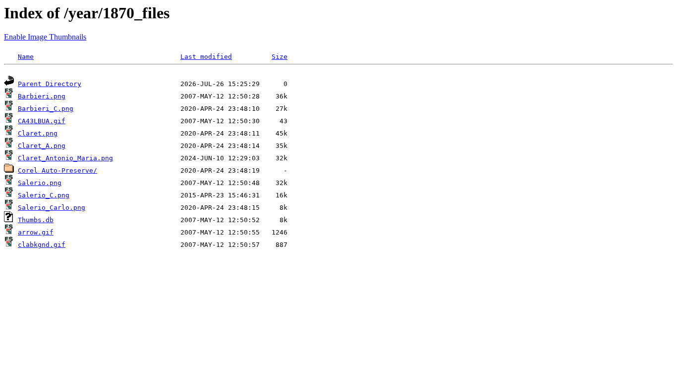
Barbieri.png (41, 96)
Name (26, 56)
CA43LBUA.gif (41, 121)
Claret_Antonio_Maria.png (65, 158)
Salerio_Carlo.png (51, 207)
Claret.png (37, 133)
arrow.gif (36, 232)
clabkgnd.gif (41, 244)
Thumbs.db (36, 220)
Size (279, 56)
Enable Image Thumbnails (45, 37)
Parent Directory (49, 84)
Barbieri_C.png (45, 108)
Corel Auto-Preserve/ (57, 170)
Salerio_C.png (43, 195)
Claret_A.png (41, 145)
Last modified (206, 56)
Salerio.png (39, 183)
